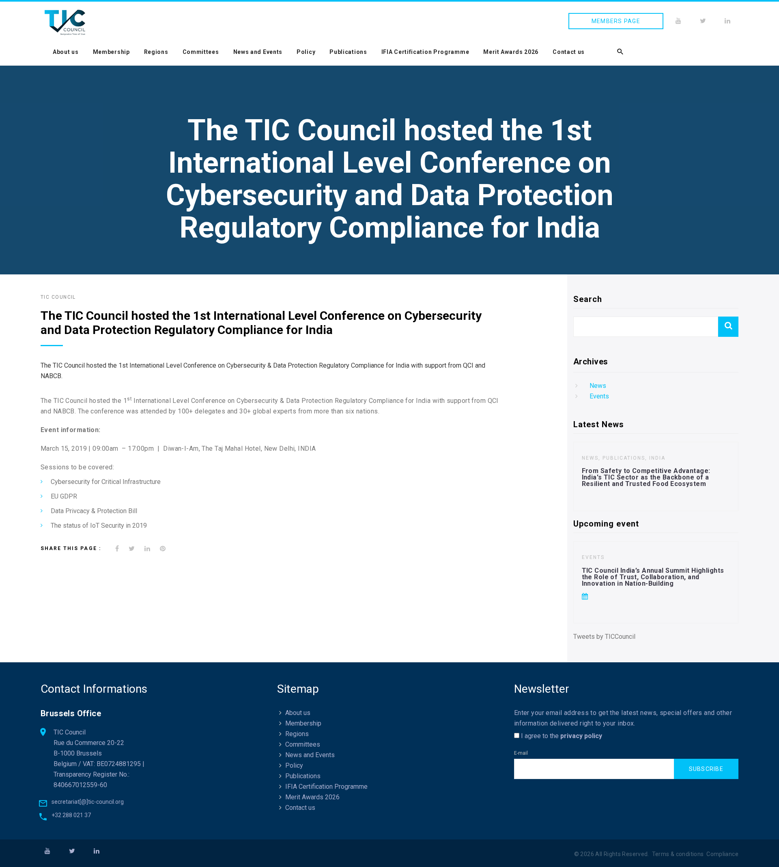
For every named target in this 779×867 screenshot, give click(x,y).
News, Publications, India (624, 458)
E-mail (521, 753)
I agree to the (560, 736)
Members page (616, 21)
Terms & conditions (678, 854)
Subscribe (706, 769)
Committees (201, 52)
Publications (348, 52)
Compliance (722, 854)
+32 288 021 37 (71, 815)
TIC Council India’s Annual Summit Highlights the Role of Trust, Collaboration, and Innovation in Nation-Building (653, 577)
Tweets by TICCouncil (604, 636)
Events (599, 396)
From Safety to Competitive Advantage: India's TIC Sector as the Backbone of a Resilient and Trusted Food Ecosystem (646, 477)
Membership (111, 52)
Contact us (569, 52)
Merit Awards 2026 (510, 52)
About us (66, 52)
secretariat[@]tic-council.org (88, 802)
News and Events (258, 52)
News (598, 386)
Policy (306, 52)
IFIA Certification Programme (425, 52)
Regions (156, 52)
